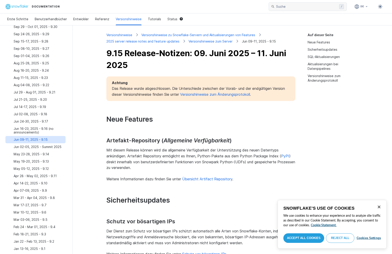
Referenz (102, 19)
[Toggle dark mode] (380, 6)
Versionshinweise (129, 19)
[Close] (379, 207)
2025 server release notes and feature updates (142, 41)
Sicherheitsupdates (322, 49)
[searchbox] (306, 7)
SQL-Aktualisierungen (324, 57)
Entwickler (81, 19)
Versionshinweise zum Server (211, 41)
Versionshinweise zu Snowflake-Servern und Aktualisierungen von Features (198, 35)
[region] (332, 224)
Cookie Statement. (323, 225)
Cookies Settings (369, 238)
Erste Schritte (17, 19)
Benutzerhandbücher (51, 19)
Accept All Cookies (304, 238)
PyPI (285, 156)
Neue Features (319, 42)
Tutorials (154, 19)
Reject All (340, 238)
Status (172, 19)
